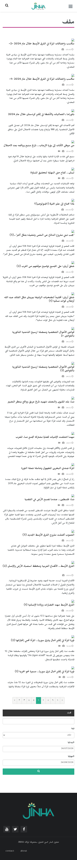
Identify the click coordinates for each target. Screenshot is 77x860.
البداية (71, 742)
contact (10, 851)
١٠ (57, 700)
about (23, 851)
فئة (72, 729)
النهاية (71, 756)
